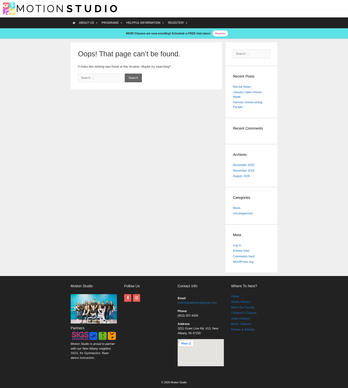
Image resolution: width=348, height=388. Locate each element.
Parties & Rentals (243, 329)
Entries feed (241, 250)
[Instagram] (136, 298)
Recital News (242, 86)
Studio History (240, 302)
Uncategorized (242, 213)
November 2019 (243, 170)
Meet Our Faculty (243, 307)
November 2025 (243, 165)
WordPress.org (243, 261)
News (237, 208)
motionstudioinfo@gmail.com (197, 302)
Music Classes (241, 324)
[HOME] (74, 22)
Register (220, 33)
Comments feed (243, 256)
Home (235, 296)
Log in (237, 245)
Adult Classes (240, 318)
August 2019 (241, 176)
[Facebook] (127, 298)
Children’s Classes (244, 313)
